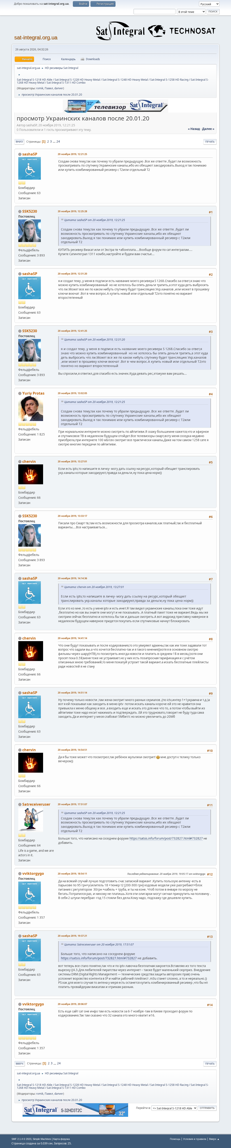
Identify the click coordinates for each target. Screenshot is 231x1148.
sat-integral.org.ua (35, 37)
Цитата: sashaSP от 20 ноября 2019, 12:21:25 (94, 220)
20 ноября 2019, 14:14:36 (72, 578)
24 (58, 141)
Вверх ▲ (214, 1139)
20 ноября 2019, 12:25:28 (72, 211)
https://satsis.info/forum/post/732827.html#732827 (166, 838)
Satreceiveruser (36, 804)
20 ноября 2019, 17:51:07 (72, 804)
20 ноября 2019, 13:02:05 (72, 393)
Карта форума (61, 1139)
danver (58, 88)
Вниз (19, 141)
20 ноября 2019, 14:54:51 (72, 749)
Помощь (175, 1139)
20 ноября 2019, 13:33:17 (72, 516)
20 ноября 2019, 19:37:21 (72, 935)
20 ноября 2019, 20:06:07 (72, 1004)
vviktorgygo (33, 873)
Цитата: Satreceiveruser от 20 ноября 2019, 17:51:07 (99, 944)
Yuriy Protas (33, 393)
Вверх (19, 1063)
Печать (210, 141)
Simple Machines (42, 1139)
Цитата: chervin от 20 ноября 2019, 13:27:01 (94, 587)
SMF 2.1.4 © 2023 (21, 1139)
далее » (208, 129)
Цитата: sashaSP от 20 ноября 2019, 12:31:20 (94, 339)
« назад (194, 129)
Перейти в (143, 1108)
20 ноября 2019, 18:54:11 (72, 873)
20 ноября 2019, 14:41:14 (72, 638)
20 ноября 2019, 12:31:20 (72, 273)
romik (39, 88)
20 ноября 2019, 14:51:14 (72, 692)
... (54, 141)
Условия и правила (194, 1139)
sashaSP (29, 154)
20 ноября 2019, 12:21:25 (72, 154)
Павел (49, 88)
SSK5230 (29, 211)
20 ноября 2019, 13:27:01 (72, 461)
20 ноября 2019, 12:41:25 (72, 330)
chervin (29, 461)
